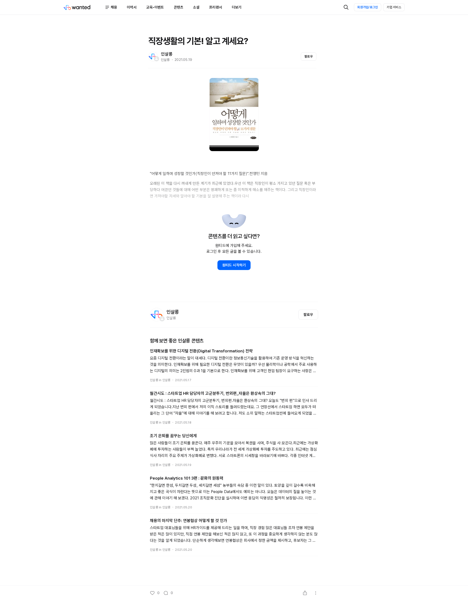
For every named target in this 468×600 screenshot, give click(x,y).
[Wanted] (84, 7)
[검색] (346, 7)
